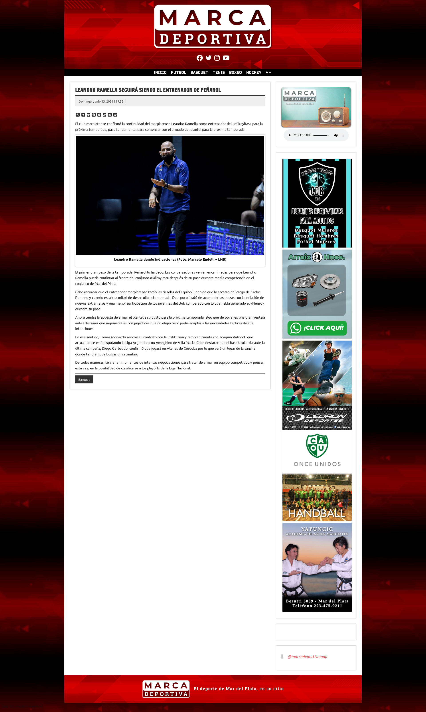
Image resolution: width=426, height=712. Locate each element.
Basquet (84, 379)
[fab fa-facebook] (200, 58)
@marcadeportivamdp (307, 656)
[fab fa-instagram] (217, 58)
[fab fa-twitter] (208, 58)
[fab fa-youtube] (226, 58)
